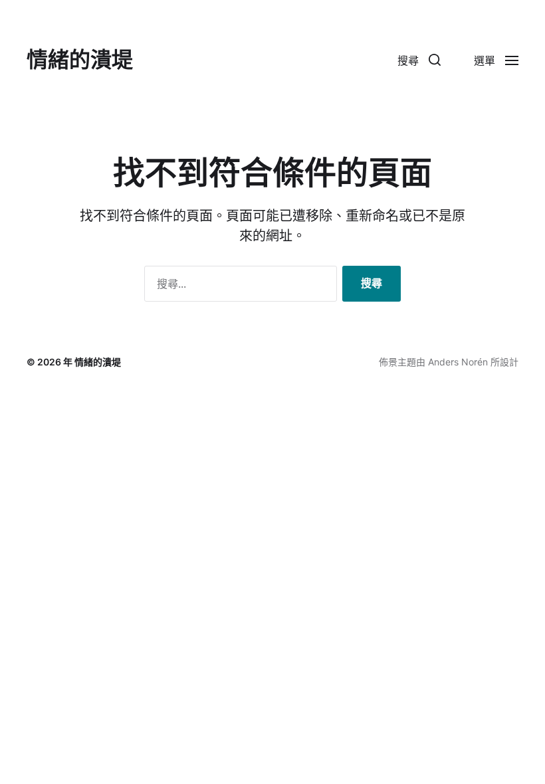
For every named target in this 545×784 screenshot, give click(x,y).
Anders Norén (458, 361)
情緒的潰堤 (80, 59)
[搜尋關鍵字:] (238, 286)
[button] (419, 60)
